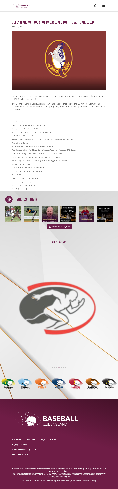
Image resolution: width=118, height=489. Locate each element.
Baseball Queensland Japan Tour (23, 189)
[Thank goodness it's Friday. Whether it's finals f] (31, 214)
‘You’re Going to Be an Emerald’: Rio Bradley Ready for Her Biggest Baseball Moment (39, 161)
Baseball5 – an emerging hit (21, 164)
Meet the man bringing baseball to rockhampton (28, 168)
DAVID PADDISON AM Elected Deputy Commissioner (29, 125)
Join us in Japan (17, 175)
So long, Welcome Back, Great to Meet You (26, 129)
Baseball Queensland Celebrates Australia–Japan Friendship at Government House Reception (43, 140)
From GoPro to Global (19, 122)
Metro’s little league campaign (22, 182)
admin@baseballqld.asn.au (26, 449)
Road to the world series (20, 143)
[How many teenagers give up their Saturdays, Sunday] (86, 214)
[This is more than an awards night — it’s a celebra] (68, 214)
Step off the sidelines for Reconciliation (25, 185)
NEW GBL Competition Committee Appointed (27, 136)
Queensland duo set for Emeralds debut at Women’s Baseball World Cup (36, 157)
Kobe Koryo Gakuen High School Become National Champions (32, 132)
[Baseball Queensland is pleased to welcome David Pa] (50, 214)
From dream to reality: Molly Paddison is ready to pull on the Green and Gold (37, 154)
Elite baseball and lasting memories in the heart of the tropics (32, 147)
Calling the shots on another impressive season (27, 171)
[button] (52, 367)
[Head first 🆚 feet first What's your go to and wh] (13, 214)
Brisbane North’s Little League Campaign (25, 178)
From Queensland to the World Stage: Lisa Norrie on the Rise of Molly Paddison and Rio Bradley (44, 150)
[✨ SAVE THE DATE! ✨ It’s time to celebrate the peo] (105, 214)
